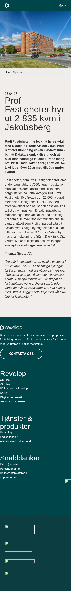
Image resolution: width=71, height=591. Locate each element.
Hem (8, 72)
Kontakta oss (21, 353)
